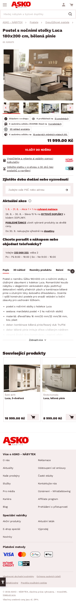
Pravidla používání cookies (34, 583)
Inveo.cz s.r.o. (9, 595)
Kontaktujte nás (47, 483)
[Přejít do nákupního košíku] (71, 5)
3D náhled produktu (20, 129)
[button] (11, 108)
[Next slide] (70, 107)
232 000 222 (21, 252)
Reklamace (44, 460)
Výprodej (43, 529)
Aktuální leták (46, 521)
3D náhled (19, 269)
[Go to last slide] (6, 107)
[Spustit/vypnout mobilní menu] (5, 5)
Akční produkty (12, 521)
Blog (5, 506)
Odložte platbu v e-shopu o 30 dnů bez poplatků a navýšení (30, 169)
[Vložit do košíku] (33, 417)
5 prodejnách (55, 124)
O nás (6, 460)
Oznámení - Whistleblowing (54, 491)
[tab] (6, 270)
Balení (59, 269)
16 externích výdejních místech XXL (50, 134)
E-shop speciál (11, 529)
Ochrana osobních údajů (49, 576)
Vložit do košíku (38, 149)
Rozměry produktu (41, 269)
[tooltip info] (30, 201)
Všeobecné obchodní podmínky (18, 576)
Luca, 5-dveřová (14, 397)
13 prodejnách (62, 118)
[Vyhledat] (71, 14)
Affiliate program (48, 499)
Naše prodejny (11, 475)
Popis (6, 269)
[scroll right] (72, 271)
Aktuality (8, 468)
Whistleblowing (10, 583)
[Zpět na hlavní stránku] (21, 5)
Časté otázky (45, 475)
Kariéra (7, 499)
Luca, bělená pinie (54, 397)
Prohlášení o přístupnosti (53, 506)
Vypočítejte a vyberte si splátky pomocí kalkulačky (30, 160)
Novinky (7, 536)
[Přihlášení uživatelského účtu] (64, 5)
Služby (7, 483)
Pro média (9, 491)
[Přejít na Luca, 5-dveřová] (22, 378)
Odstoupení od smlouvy (52, 468)
